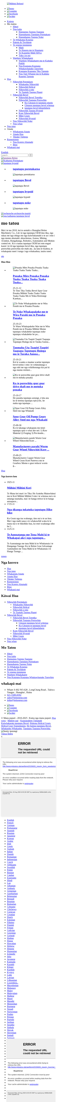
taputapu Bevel (22, 180)
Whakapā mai (13, 147)
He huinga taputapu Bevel (39, 726)
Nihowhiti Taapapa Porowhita (32, 100)
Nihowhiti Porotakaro (23, 81)
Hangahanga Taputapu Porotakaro (34, 34)
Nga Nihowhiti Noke (22, 121)
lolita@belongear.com (17, 700)
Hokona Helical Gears (40, 723)
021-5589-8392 (14, 695)
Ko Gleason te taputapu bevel (32, 625)
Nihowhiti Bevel (20, 95)
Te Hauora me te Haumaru (31, 50)
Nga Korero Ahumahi (23, 142)
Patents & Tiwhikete (22, 42)
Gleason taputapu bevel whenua (39, 105)
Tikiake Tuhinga (20, 137)
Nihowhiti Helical (27, 87)
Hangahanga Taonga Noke (31, 37)
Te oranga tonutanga (22, 45)
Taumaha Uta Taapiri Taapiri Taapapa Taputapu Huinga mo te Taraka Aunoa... (31, 350)
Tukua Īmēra (7, 734)
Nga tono (11, 126)
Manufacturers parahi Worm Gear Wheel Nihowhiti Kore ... (31, 448)
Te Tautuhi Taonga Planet (30, 92)
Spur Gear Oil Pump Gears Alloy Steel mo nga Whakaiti (30, 418)
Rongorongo (13, 139)
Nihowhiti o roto (26, 89)
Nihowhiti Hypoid (27, 118)
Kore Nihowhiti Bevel (29, 113)
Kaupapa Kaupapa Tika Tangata (34, 71)
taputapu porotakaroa (26, 168)
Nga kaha (17, 29)
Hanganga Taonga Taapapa (31, 32)
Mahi (21, 47)
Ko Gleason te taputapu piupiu (39, 102)
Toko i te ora (24, 55)
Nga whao (18, 123)
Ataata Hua (18, 134)
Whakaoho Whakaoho (11, 728)
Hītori (15, 26)
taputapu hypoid (23, 191)
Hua (9, 79)
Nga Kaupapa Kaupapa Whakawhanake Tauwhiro (31, 67)
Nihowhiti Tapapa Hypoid (31, 110)
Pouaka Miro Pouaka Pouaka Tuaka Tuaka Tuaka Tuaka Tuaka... (31, 279)
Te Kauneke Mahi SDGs (30, 53)
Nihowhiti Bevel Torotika (30, 97)
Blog (15, 144)
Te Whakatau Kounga (23, 39)
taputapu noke (22, 202)
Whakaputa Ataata (21, 131)
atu (2, 256)
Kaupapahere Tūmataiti (31, 720)
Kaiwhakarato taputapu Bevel (15, 723)
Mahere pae (13, 720)
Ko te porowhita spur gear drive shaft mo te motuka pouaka (29, 386)
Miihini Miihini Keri (19, 487)
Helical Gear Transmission (13, 726)
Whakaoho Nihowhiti (29, 84)
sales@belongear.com (17, 697)
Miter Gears (24, 116)
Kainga (10, 21)
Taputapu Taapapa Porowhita (36, 728)
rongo (4, 556)
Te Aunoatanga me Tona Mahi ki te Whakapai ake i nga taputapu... (28, 536)
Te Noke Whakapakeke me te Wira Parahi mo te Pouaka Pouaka (30, 315)
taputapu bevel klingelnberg (37, 108)
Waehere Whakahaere (23, 58)
